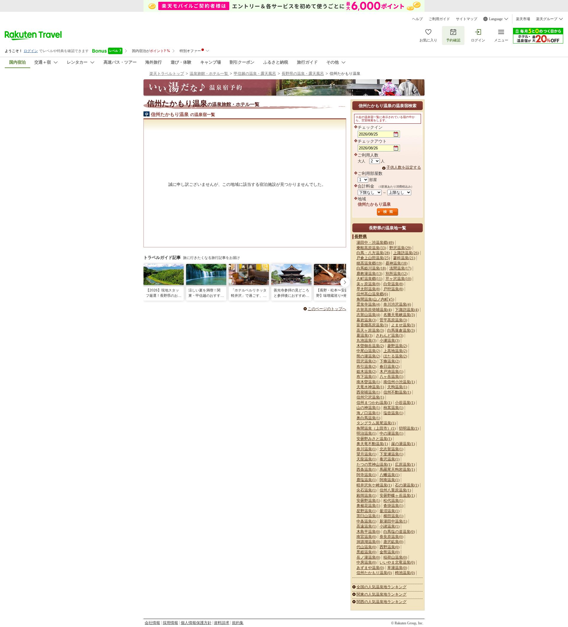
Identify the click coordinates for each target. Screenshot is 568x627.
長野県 (360, 236)
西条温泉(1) (366, 469)
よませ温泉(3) (403, 325)
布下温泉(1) (366, 376)
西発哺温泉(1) (368, 392)
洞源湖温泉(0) (368, 541)
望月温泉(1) (366, 454)
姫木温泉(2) (366, 371)
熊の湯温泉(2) (368, 356)
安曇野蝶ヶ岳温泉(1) (397, 495)
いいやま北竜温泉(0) (397, 562)
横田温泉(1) (393, 516)
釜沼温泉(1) (389, 511)
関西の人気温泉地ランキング (381, 601)
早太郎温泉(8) (368, 289)
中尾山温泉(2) (368, 351)
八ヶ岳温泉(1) (391, 376)
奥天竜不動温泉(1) (372, 443)
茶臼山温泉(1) (368, 516)
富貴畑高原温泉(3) (372, 325)
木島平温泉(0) (368, 531)
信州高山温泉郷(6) (372, 294)
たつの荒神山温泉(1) (374, 464)
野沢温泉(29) (400, 248)
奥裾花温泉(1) (368, 505)
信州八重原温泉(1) (395, 490)
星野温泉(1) (366, 511)
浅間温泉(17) (400, 268)
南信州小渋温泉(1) (399, 382)
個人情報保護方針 (196, 622)
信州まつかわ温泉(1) (374, 402)
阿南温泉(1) (389, 480)
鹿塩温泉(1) (366, 480)
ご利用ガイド (439, 19)
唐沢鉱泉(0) (393, 541)
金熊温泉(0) (389, 552)
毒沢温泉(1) (389, 459)
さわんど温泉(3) (389, 335)
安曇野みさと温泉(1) (374, 438)
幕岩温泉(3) (366, 320)
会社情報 (152, 622)
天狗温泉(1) (397, 387)
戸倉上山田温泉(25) (373, 258)
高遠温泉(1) (366, 526)
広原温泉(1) (405, 464)
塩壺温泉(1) (393, 413)
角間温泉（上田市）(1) (376, 428)
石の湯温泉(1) (407, 485)
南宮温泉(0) (366, 536)
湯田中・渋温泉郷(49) (375, 242)
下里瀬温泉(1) (391, 454)
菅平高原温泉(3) (393, 320)
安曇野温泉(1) (368, 500)
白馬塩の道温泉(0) (399, 531)
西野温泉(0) (389, 547)
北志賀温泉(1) (391, 449)
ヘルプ (417, 19)
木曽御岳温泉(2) (370, 346)
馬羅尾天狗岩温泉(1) (397, 469)
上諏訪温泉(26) (406, 253)
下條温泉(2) (389, 361)
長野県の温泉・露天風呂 (303, 73)
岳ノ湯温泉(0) (368, 557)
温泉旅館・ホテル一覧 (209, 73)
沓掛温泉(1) (393, 505)
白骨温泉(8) (393, 284)
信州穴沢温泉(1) (370, 397)
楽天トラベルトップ (166, 73)
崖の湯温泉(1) (403, 443)
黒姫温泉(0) (366, 552)
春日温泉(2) (389, 366)
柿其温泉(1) (393, 407)
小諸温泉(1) (389, 526)
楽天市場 (523, 19)
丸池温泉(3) (366, 340)
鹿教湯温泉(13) (369, 273)
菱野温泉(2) (397, 346)
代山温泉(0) (366, 547)
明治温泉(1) (366, 433)
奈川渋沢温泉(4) (397, 304)
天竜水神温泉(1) (370, 387)
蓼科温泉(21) (404, 258)
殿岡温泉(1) (366, 495)
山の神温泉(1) (368, 407)
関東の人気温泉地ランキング (381, 594)
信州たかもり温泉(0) (374, 572)
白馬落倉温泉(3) (401, 330)
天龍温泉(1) (366, 459)
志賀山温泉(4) (368, 314)
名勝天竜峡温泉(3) (399, 314)
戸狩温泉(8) (393, 289)
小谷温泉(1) (405, 402)
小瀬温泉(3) (389, 340)
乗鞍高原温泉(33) (371, 248)
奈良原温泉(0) (391, 536)
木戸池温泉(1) (391, 371)
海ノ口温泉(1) (368, 413)
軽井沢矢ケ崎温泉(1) (374, 485)
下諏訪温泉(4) (407, 309)
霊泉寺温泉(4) (368, 304)
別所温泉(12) (396, 273)
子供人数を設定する (403, 167)
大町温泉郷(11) (369, 278)
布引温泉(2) (366, 366)
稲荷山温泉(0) (395, 557)
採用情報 (170, 622)
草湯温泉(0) (397, 567)
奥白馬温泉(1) (368, 418)
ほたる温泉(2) (395, 356)
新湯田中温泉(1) (393, 521)
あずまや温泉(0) (370, 567)
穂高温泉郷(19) (369, 263)
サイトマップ (466, 19)
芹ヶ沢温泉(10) (398, 278)
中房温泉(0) (366, 562)
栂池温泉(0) (405, 572)
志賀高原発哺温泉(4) (374, 309)
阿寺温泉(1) (366, 475)
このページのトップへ (327, 309)
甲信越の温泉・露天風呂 (255, 73)
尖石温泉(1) (366, 490)
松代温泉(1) (393, 500)
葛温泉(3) (364, 335)
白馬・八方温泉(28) (373, 253)
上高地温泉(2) (395, 351)
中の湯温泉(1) (391, 433)
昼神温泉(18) (396, 263)
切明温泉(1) (409, 428)
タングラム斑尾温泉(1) (376, 423)
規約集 (237, 622)
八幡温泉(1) (389, 475)
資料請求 (221, 622)
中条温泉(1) (366, 521)
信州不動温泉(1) (397, 392)
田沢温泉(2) (366, 361)
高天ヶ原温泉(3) (370, 330)
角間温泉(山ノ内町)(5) (375, 299)
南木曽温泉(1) (368, 382)
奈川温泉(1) (366, 449)
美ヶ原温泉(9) (368, 284)
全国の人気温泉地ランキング (381, 587)
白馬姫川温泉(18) (371, 268)
